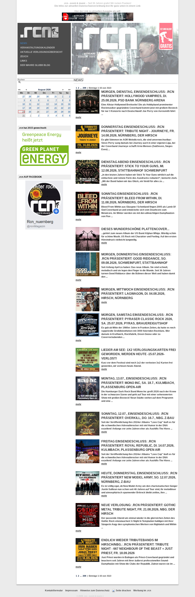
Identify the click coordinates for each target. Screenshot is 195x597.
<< (19, 89)
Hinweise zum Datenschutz (94, 590)
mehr (78, 117)
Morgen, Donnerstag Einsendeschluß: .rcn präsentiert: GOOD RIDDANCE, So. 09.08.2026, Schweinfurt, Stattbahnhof (136, 259)
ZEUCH (24, 56)
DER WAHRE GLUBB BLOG (35, 65)
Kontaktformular (54, 590)
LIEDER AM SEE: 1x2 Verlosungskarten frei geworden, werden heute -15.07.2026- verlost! (138, 354)
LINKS (23, 60)
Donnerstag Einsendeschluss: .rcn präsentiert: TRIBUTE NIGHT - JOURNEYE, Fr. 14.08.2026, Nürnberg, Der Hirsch (138, 131)
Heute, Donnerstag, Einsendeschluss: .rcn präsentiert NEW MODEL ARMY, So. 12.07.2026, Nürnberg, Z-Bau (139, 477)
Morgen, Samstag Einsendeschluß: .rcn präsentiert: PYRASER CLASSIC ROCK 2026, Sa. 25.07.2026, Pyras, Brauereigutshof (137, 319)
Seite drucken (123, 590)
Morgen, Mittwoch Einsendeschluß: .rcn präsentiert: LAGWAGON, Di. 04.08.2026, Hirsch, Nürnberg (137, 294)
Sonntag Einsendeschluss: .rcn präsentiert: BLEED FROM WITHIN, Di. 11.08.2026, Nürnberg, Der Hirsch (131, 198)
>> (69, 89)
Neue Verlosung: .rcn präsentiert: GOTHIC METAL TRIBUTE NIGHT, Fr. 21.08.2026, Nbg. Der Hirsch (138, 509)
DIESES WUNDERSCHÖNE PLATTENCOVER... (135, 229)
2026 (48, 89)
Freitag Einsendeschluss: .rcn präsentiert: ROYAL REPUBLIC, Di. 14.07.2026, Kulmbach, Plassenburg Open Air (137, 446)
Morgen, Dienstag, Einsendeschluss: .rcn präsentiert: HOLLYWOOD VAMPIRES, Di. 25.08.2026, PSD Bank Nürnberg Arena (137, 96)
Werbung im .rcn (142, 590)
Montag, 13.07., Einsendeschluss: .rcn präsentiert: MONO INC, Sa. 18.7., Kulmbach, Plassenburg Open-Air (138, 383)
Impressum (71, 590)
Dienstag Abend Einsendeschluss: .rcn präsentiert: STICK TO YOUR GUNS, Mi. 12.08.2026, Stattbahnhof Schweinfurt (135, 166)
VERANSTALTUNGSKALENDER (37, 47)
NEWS (23, 43)
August (42, 89)
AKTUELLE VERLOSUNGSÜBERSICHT (41, 52)
